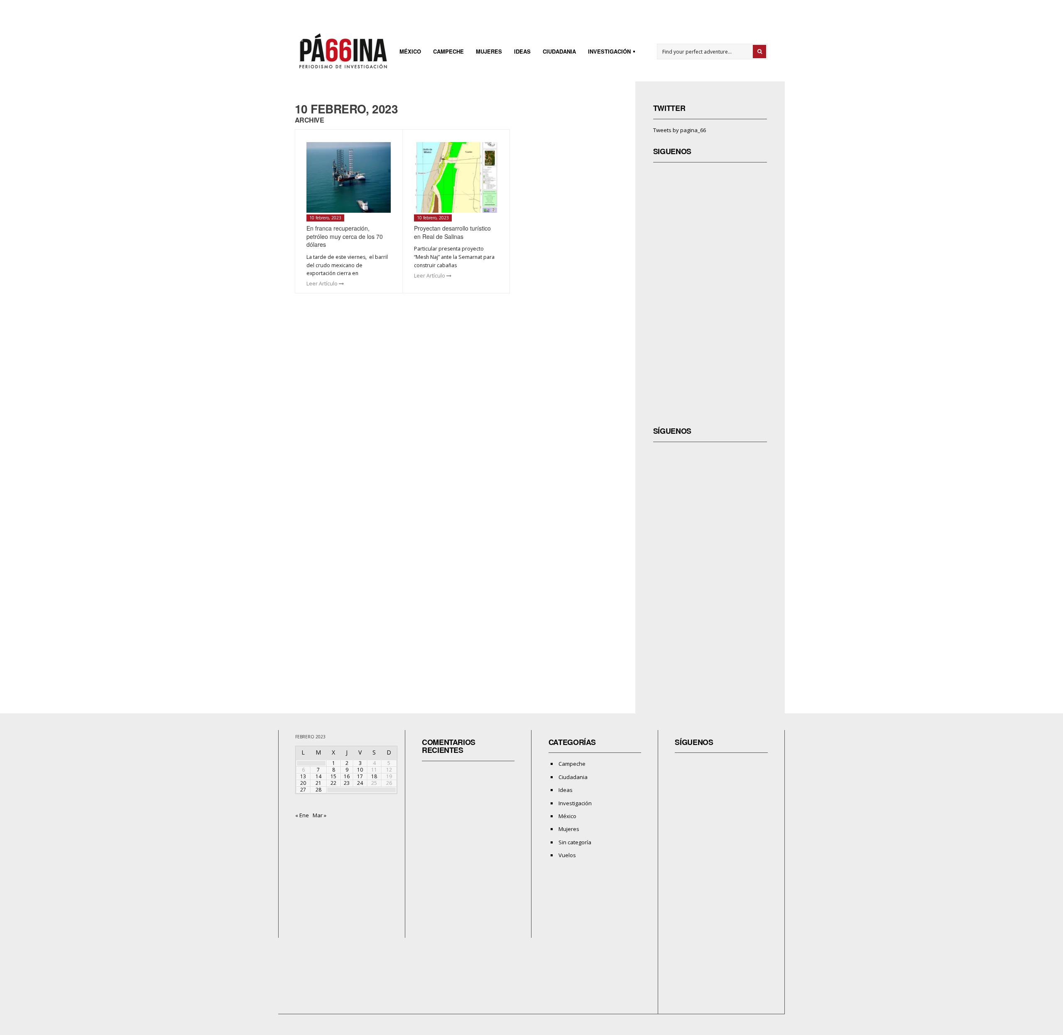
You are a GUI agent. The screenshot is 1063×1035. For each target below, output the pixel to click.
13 (303, 776)
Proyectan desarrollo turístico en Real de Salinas (452, 232)
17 (360, 776)
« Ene (302, 815)
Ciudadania (559, 51)
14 (318, 776)
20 (303, 783)
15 (333, 776)
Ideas (522, 51)
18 (374, 776)
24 (360, 783)
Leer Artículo (322, 283)
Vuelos (567, 855)
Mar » (319, 815)
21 (318, 783)
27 (303, 789)
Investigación (607, 52)
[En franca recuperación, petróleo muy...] (348, 177)
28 (318, 789)
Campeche (448, 51)
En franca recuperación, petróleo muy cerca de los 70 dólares (344, 236)
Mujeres (489, 51)
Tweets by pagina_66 (679, 130)
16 (347, 776)
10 (360, 769)
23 (347, 783)
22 (333, 783)
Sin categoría (574, 842)
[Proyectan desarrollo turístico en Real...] (456, 177)
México (410, 51)
